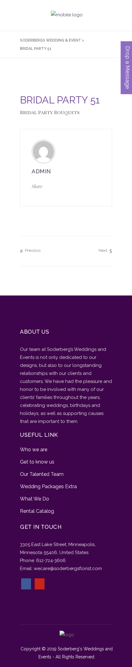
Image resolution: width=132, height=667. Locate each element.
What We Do (34, 499)
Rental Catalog (37, 511)
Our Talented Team (42, 474)
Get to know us (37, 462)
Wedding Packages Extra (48, 486)
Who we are (33, 449)
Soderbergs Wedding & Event (50, 40)
